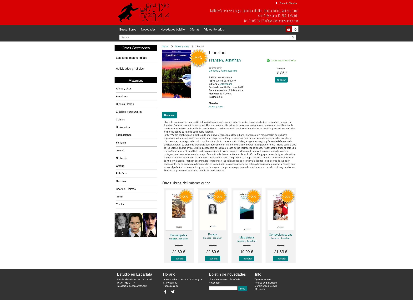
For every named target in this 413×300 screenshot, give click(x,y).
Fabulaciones (123, 135)
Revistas (121, 181)
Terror (119, 196)
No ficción (121, 158)
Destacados (123, 127)
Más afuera (246, 237)
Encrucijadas (178, 235)
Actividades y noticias (130, 68)
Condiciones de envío (266, 285)
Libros (165, 46)
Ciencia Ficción (125, 104)
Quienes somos (263, 279)
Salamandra (226, 83)
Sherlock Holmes (126, 189)
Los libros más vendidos (131, 57)
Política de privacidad (266, 282)
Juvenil (120, 150)
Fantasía (121, 142)
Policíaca (121, 173)
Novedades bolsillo (173, 29)
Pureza (212, 234)
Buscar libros (127, 29)
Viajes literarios (214, 29)
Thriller (120, 204)
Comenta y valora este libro (223, 70)
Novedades (148, 29)
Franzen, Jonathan (178, 238)
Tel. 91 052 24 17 (126, 282)
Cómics (120, 119)
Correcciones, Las (280, 234)
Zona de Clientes (288, 3)
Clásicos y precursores (129, 112)
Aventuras (122, 96)
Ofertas (194, 29)
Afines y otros (123, 88)
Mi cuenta (260, 289)
